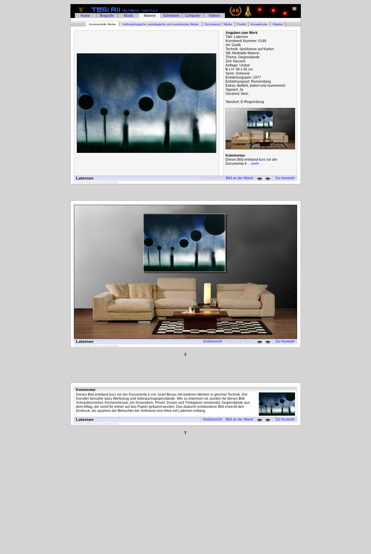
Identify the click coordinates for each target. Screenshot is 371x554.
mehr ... (257, 164)
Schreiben (171, 16)
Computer (193, 16)
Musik (128, 16)
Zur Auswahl (285, 178)
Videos (214, 16)
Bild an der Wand (239, 178)
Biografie (107, 16)
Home (85, 16)
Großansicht (212, 341)
